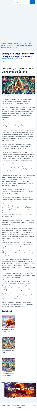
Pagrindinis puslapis (6, 43)
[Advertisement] (18, 22)
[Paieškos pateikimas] (32, 2)
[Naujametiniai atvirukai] (20, 390)
